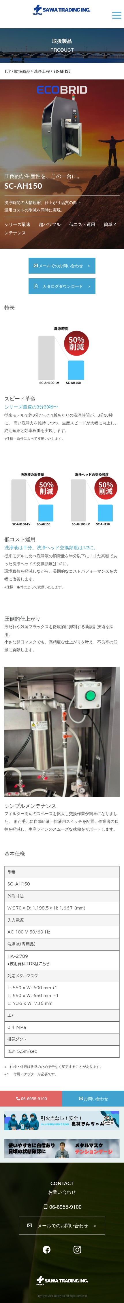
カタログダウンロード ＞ (65, 286)
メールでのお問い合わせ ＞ (65, 265)
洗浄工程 (42, 71)
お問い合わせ (96, 1098)
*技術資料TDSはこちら (28, 964)
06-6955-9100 (65, 1206)
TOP (7, 71)
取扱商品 (22, 71)
